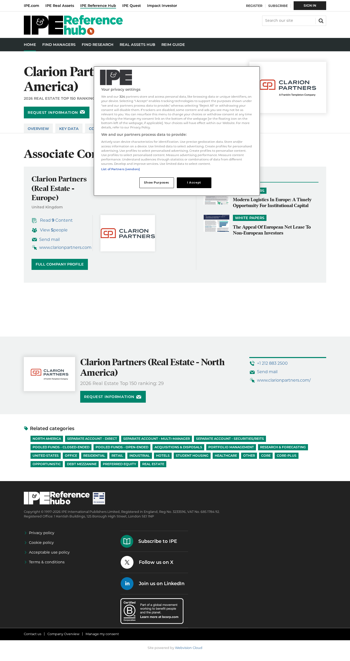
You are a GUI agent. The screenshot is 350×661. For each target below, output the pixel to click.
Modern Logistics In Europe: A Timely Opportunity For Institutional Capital (272, 202)
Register (254, 6)
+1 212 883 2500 (272, 363)
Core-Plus (286, 455)
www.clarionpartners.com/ (284, 380)
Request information (53, 112)
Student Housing (192, 455)
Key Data (69, 128)
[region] (177, 131)
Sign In (310, 5)
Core (266, 455)
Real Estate (153, 464)
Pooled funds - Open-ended (122, 447)
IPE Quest (131, 5)
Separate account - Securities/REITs (230, 439)
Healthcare (226, 455)
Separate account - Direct (92, 439)
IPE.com (31, 5)
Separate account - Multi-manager (156, 439)
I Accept (194, 182)
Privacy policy (41, 533)
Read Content (56, 220)
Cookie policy (41, 542)
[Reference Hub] (73, 33)
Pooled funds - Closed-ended (61, 447)
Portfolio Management (231, 447)
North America (47, 439)
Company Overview (63, 634)
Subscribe (278, 6)
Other (249, 455)
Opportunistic (47, 464)
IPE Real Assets (59, 5)
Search (320, 20)
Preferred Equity (119, 464)
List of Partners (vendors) (120, 169)
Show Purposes (156, 182)
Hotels (163, 455)
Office (71, 455)
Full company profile (60, 264)
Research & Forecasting (283, 447)
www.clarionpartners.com (65, 247)
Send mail (49, 239)
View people (54, 230)
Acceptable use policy (49, 552)
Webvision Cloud (188, 648)
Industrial (139, 455)
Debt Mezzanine (82, 464)
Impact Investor (162, 5)
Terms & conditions (47, 562)
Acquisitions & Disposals (178, 447)
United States (46, 455)
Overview (38, 128)
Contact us (32, 634)
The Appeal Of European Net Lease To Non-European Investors (272, 230)
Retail (117, 455)
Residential (94, 455)
